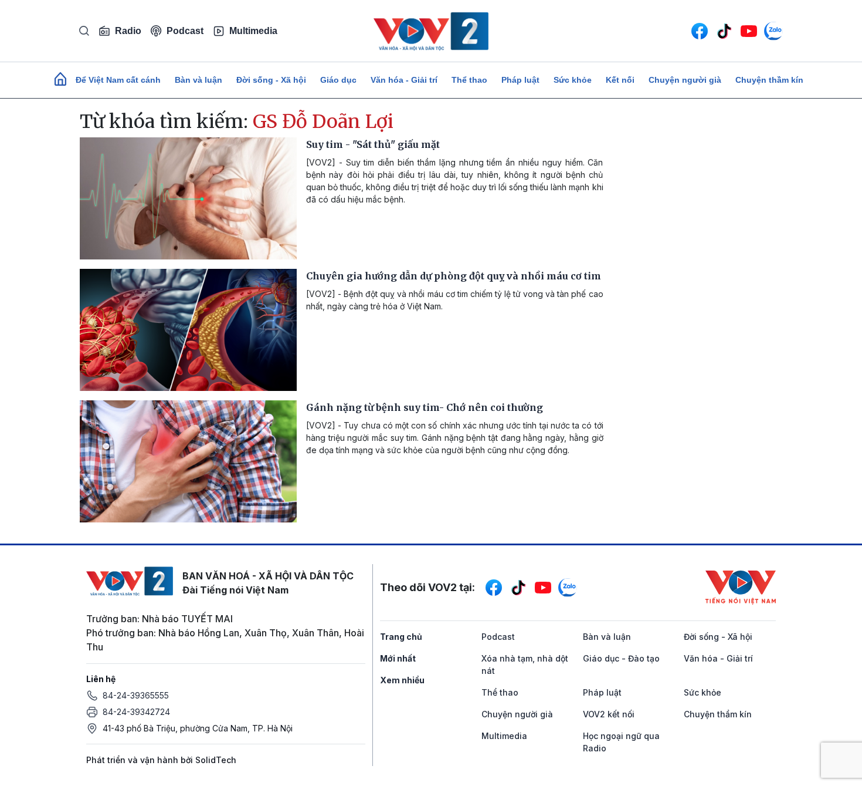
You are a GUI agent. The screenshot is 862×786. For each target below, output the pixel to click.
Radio (128, 31)
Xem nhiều (402, 680)
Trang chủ (401, 637)
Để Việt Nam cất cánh (118, 80)
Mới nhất (398, 658)
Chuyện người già (685, 80)
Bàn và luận (198, 80)
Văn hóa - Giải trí (404, 80)
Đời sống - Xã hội (271, 80)
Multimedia (253, 31)
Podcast (185, 31)
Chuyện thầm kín (769, 80)
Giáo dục (338, 80)
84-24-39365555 (136, 695)
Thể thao (469, 80)
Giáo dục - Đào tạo (621, 658)
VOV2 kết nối (608, 714)
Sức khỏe (573, 80)
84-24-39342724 (136, 712)
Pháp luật (520, 80)
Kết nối (620, 80)
